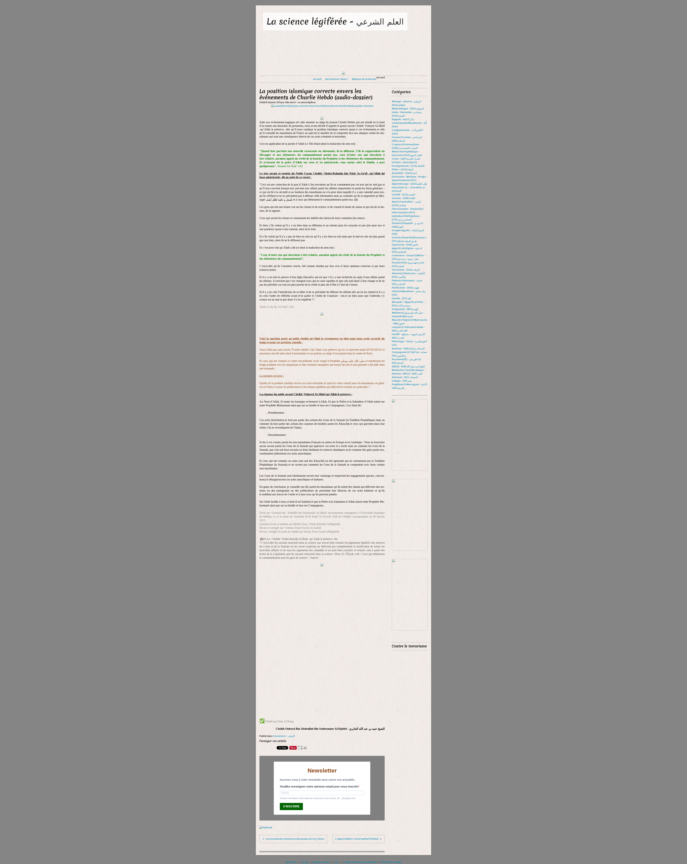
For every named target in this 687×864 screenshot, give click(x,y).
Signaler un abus (321, 862)
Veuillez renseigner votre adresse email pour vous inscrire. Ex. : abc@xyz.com (317, 798)
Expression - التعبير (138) (405, 244)
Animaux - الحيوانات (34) (405, 377)
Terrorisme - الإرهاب (284, 736)
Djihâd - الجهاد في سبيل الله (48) (408, 366)
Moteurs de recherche (364, 79)
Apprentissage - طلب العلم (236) (409, 183)
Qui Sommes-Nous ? (336, 79)
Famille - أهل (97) (401, 298)
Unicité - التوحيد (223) (403, 194)
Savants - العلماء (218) (403, 198)
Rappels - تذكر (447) (403, 119)
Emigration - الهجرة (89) (405, 309)
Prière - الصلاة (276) (402, 169)
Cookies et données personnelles (360, 862)
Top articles (290, 862)
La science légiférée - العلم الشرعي (335, 21)
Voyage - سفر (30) (402, 380)
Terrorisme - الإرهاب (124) (406, 269)
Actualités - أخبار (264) (404, 173)
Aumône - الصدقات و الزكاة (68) (408, 348)
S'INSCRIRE (291, 806)
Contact (304, 862)
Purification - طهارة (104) (405, 287)
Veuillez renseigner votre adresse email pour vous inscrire (319, 786)
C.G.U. (336, 862)
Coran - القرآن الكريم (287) (406, 158)
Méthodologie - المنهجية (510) (408, 108)
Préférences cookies (391, 862)
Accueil (317, 79)
